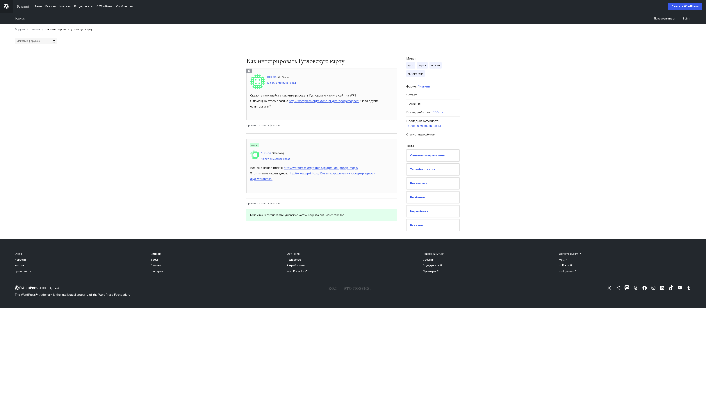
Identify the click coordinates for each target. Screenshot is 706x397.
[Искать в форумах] (53, 41)
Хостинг (20, 265)
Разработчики (296, 265)
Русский (54, 288)
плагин (435, 65)
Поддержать (432, 265)
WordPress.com (570, 253)
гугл (410, 65)
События (428, 259)
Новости (20, 259)
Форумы (20, 18)
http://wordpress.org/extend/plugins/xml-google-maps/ (321, 168)
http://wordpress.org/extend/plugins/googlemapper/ (324, 101)
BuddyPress (568, 271)
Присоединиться (433, 253)
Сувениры (431, 271)
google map (415, 73)
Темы (154, 259)
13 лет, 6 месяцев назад (281, 82)
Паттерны (157, 271)
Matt (563, 259)
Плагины (35, 29)
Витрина (156, 253)
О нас (18, 253)
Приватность (23, 271)
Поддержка (294, 259)
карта (422, 65)
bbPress (565, 265)
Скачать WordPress (685, 6)
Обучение (293, 253)
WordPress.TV (297, 271)
